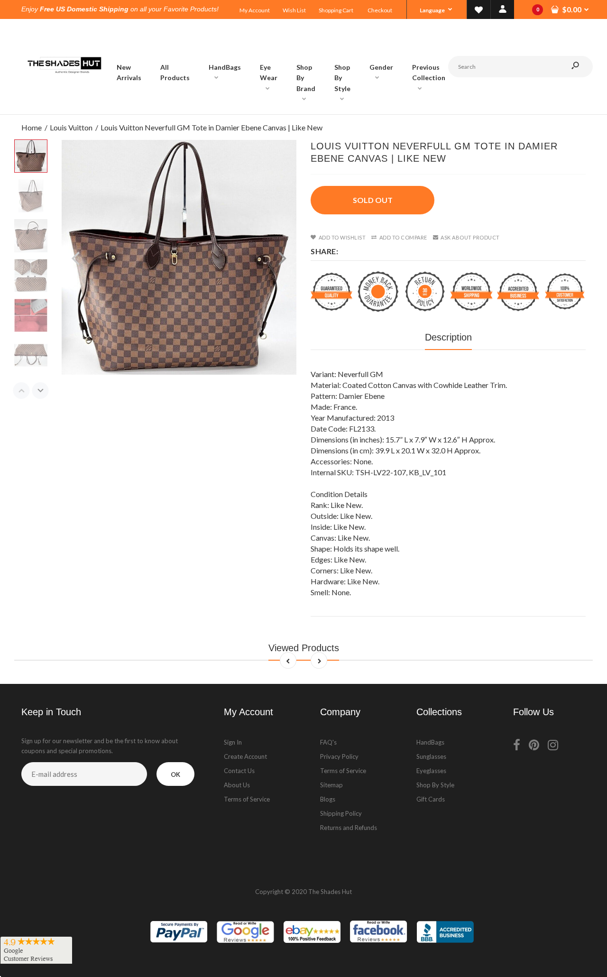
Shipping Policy (341, 813)
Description (448, 337)
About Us (237, 785)
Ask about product (470, 237)
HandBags (430, 742)
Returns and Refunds (348, 827)
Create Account (245, 756)
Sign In (233, 742)
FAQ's (328, 742)
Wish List (294, 10)
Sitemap (331, 785)
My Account (254, 10)
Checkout (380, 10)
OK (175, 774)
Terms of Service (247, 799)
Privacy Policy (339, 756)
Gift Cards (430, 799)
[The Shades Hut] (64, 104)
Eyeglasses (431, 770)
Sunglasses (431, 756)
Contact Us (239, 770)
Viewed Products (303, 648)
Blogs (327, 799)
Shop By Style (435, 785)
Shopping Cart (336, 10)
